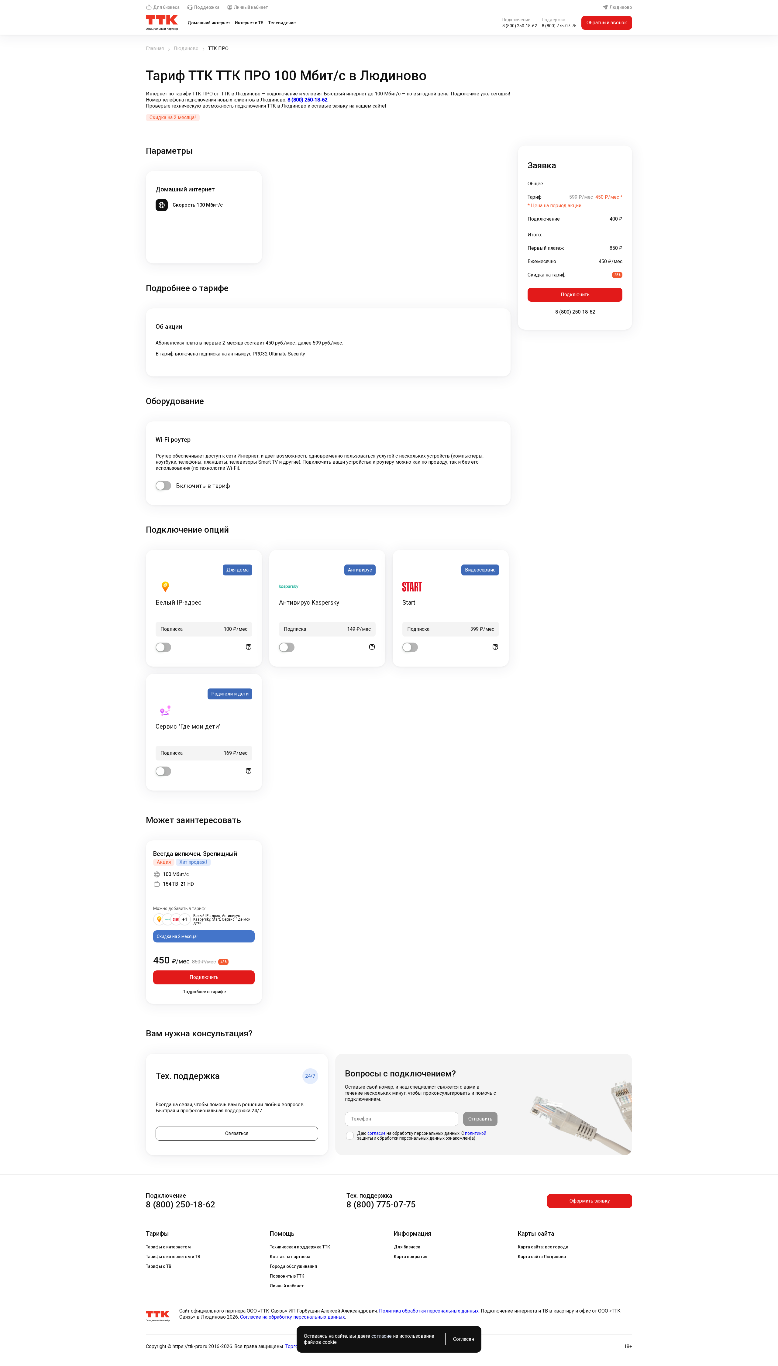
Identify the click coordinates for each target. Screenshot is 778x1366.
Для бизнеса (166, 7)
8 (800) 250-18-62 (519, 25)
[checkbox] (163, 485)
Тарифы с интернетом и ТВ (173, 1256)
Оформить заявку (590, 1201)
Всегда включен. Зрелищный (195, 853)
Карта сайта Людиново (542, 1256)
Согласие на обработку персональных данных (292, 1317)
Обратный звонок (607, 23)
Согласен (463, 1339)
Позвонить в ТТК (287, 1276)
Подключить (575, 294)
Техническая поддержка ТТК (300, 1246)
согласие (376, 1133)
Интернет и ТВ (249, 22)
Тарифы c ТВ (158, 1266)
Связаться (236, 1133)
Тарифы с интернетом (168, 1246)
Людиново (621, 7)
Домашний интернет (209, 22)
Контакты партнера (290, 1256)
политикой (475, 1133)
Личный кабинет (251, 7)
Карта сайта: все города (543, 1246)
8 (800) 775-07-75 (559, 25)
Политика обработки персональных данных (429, 1311)
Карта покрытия (410, 1256)
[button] (389, 100)
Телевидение (282, 22)
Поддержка (206, 7)
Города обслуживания (293, 1266)
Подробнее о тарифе (204, 991)
